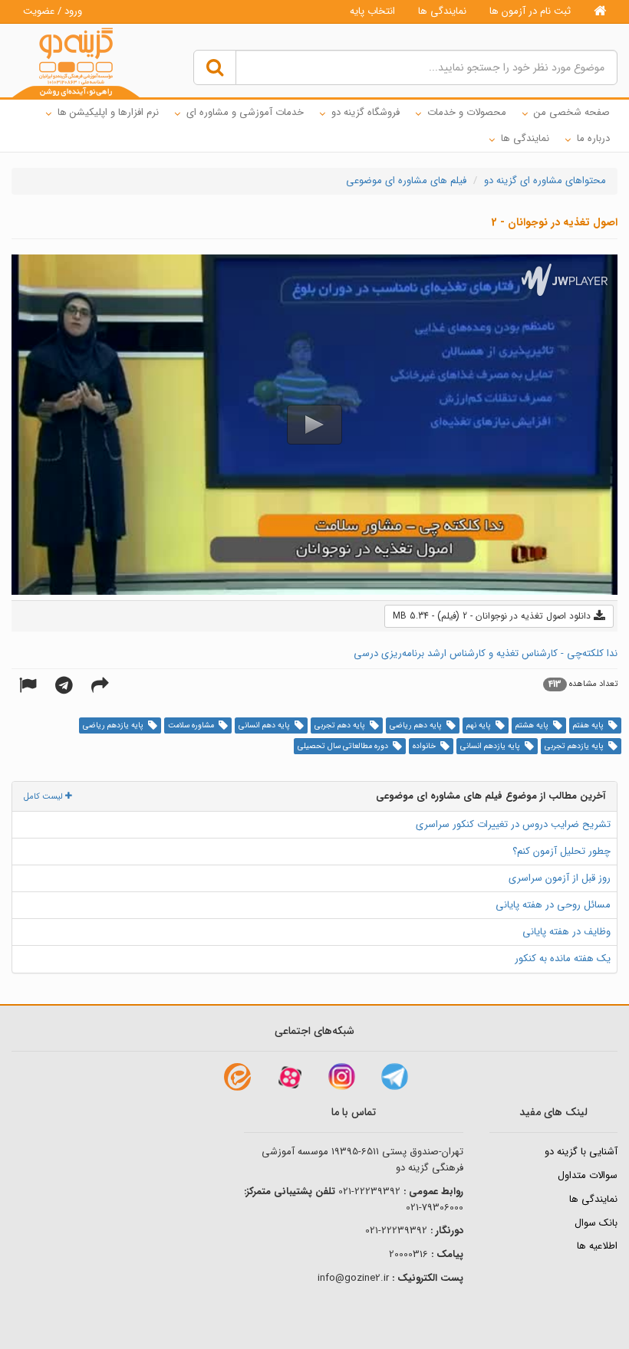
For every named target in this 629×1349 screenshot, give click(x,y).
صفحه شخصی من (572, 112)
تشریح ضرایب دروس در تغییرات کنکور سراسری (513, 824)
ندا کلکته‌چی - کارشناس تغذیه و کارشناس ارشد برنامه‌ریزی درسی (485, 653)
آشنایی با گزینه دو (581, 1152)
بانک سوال (596, 1223)
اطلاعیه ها (597, 1246)
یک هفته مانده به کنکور (563, 958)
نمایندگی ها (442, 11)
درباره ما (593, 138)
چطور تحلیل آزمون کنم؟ (561, 851)
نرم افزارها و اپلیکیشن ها (108, 112)
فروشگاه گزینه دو (365, 112)
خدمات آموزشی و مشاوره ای (245, 112)
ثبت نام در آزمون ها (530, 11)
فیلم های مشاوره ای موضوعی (406, 180)
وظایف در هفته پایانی (566, 932)
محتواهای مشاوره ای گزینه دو (545, 180)
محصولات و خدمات (466, 112)
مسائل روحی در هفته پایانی (553, 905)
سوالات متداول (587, 1175)
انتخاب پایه (372, 11)
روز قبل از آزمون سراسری (560, 878)
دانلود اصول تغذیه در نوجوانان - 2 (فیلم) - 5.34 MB (493, 616)
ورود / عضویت (52, 11)
